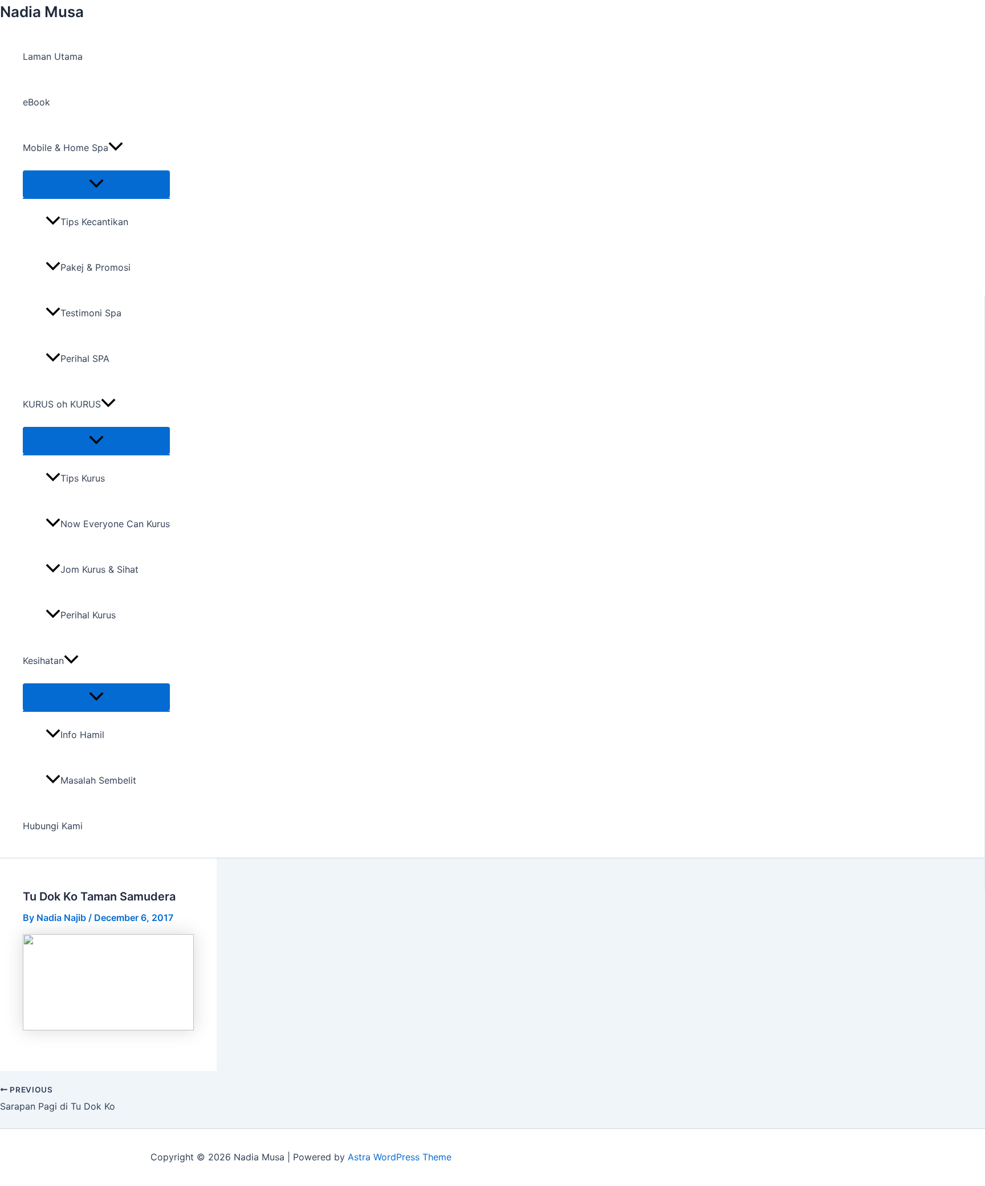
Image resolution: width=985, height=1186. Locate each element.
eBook (36, 102)
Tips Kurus (82, 478)
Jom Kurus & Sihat (99, 569)
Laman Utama (53, 56)
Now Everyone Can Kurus (115, 523)
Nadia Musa (42, 12)
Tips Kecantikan (94, 221)
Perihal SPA (84, 358)
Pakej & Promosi (95, 267)
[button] (115, 147)
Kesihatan (43, 660)
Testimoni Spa (90, 313)
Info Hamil (82, 734)
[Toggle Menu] (96, 184)
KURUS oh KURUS (62, 404)
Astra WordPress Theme (399, 1157)
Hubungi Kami (53, 826)
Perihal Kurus (88, 615)
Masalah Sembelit (98, 780)
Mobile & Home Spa (65, 147)
